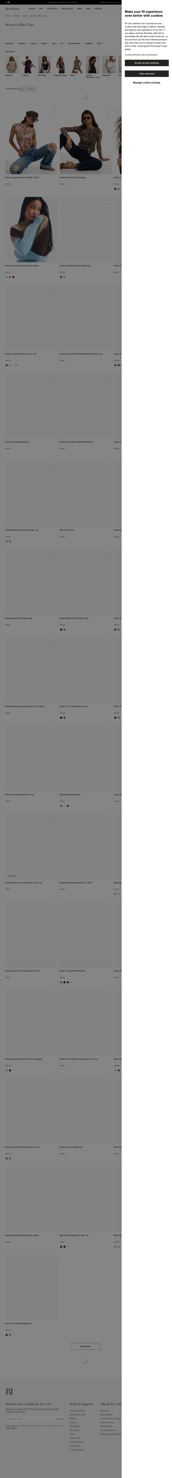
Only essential (146, 74)
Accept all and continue (147, 63)
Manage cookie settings (146, 82)
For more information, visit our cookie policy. (141, 54)
